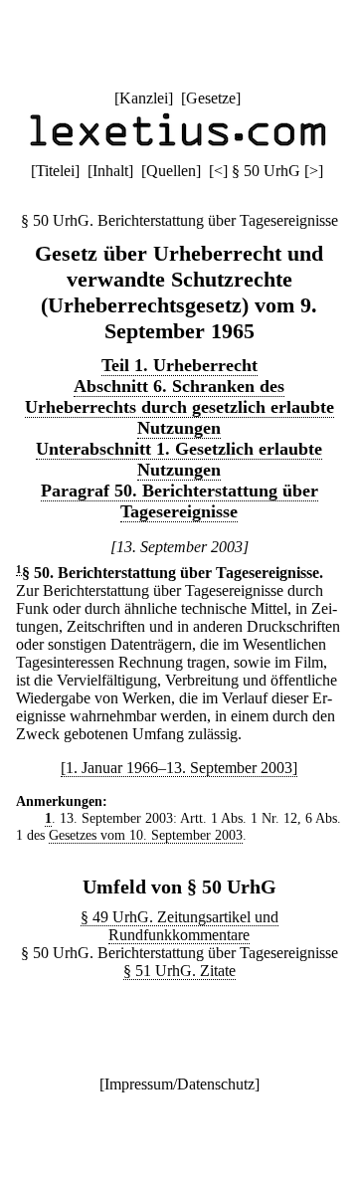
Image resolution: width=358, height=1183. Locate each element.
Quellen (171, 170)
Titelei (55, 170)
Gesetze (211, 98)
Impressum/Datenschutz (179, 1084)
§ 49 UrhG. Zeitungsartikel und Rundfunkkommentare (179, 925)
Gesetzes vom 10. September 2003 (146, 835)
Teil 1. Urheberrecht (179, 365)
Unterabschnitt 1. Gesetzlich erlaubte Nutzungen (179, 459)
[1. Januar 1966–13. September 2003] (179, 767)
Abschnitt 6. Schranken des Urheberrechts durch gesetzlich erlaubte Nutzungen (179, 407)
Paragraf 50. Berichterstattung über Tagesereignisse (179, 501)
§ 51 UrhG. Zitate (179, 970)
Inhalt (110, 170)
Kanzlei (143, 98)
